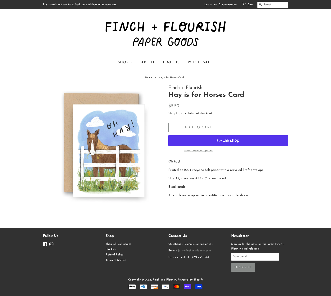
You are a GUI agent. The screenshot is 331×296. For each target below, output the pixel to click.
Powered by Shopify (190, 279)
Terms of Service (116, 260)
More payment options (198, 150)
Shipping (174, 113)
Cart (250, 4)
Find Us (171, 62)
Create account (228, 4)
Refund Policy (114, 254)
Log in (208, 4)
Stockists (111, 249)
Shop (124, 62)
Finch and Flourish (164, 279)
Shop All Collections (118, 244)
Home (148, 77)
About (148, 62)
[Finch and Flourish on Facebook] (45, 245)
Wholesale (200, 62)
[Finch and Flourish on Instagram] (51, 245)
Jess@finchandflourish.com (194, 250)
